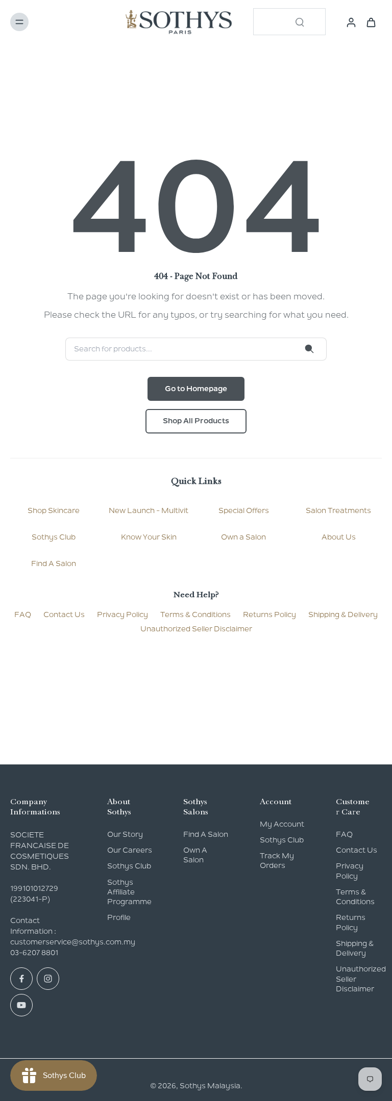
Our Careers (129, 850)
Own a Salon (243, 537)
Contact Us (64, 614)
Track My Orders (277, 860)
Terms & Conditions (195, 614)
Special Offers (243, 510)
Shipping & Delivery (343, 614)
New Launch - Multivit (148, 510)
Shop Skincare (54, 510)
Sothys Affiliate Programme (129, 892)
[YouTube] (21, 1005)
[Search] (309, 349)
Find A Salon (53, 563)
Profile (119, 917)
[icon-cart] (370, 22)
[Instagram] (48, 978)
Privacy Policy (122, 614)
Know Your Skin (149, 537)
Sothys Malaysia (210, 1086)
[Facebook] (21, 978)
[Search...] (299, 22)
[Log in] (348, 21)
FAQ (22, 614)
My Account (282, 824)
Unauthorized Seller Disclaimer (196, 629)
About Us (339, 537)
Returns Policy (269, 614)
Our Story (125, 834)
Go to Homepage (196, 389)
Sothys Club (54, 537)
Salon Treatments (338, 510)
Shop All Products (196, 421)
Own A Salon (195, 855)
